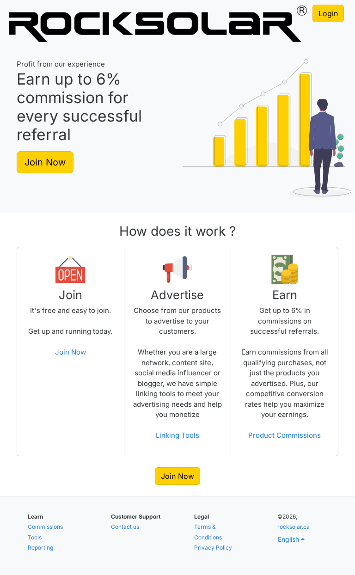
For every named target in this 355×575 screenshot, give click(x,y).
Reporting (40, 547)
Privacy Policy (213, 547)
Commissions (45, 526)
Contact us (125, 526)
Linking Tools (177, 435)
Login (328, 13)
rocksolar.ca (293, 526)
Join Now (45, 162)
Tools (35, 537)
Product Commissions (284, 435)
